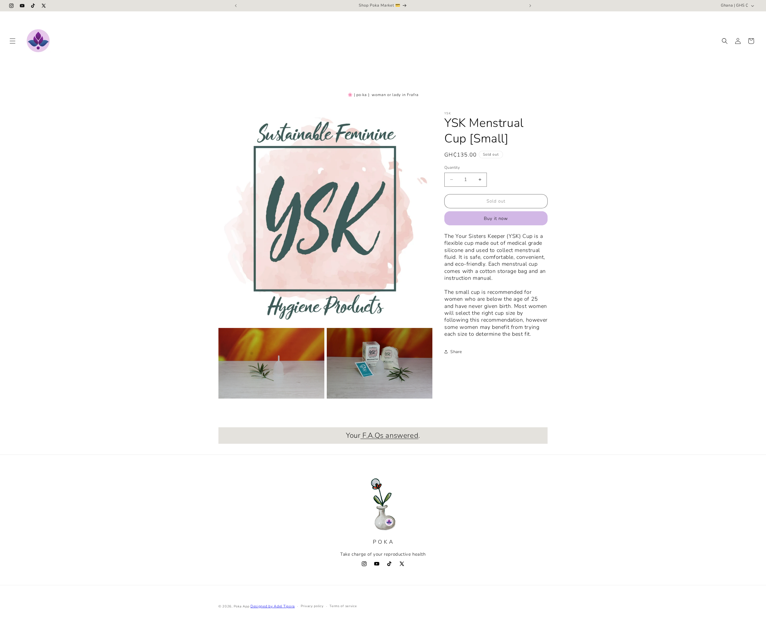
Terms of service (343, 606)
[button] (12, 41)
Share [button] (456, 352)
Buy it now (496, 218)
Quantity (452, 167)
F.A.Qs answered (390, 435)
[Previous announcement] (235, 5)
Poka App (242, 606)
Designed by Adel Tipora (272, 606)
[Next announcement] (530, 5)
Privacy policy (312, 606)
